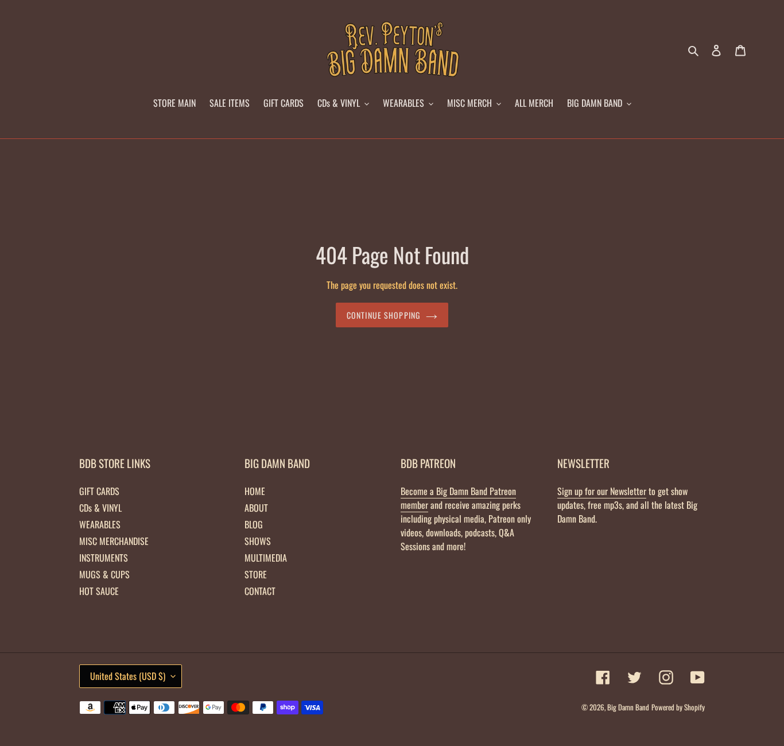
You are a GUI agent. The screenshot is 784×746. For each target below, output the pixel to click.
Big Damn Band (628, 707)
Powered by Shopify (678, 707)
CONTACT (259, 591)
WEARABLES (100, 524)
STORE (255, 574)
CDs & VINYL (100, 508)
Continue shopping (383, 315)
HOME (254, 491)
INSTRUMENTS (103, 558)
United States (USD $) (127, 676)
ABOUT (256, 508)
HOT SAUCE (99, 591)
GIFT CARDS (99, 491)
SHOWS (257, 541)
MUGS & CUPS (104, 574)
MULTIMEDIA (265, 558)
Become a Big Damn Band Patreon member (458, 498)
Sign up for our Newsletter (601, 491)
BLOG (253, 524)
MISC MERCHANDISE (114, 541)
